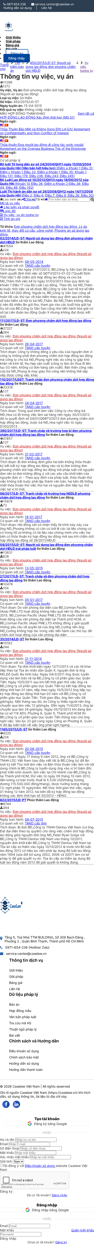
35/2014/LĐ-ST (12, 639)
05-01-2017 (34, 600)
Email (4, 1144)
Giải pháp (16, 976)
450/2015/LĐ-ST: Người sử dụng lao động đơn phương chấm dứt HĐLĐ (51, 66)
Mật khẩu (7, 1153)
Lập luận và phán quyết (21, 207)
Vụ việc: (6, 254)
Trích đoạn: (9, 269)
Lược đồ (9, 211)
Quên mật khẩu (82, 1230)
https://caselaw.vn (62, 1092)
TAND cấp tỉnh (36, 823)
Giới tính (6, 1161)
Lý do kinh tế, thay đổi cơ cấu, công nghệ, (43, 228)
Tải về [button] (40, 199)
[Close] (0, 1115)
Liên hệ (46, 8)
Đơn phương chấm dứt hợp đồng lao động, (46, 226)
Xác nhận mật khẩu (14, 1157)
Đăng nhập (59, 1195)
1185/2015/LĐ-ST (13, 729)
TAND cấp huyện (37, 265)
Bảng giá (15, 983)
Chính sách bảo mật (24, 1057)
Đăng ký (61, 1242)
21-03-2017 (33, 454)
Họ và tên (7, 1139)
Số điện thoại (9, 1148)
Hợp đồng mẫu (20, 1011)
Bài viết (11, 49)
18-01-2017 (33, 517)
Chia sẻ (30, 199)
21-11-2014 (33, 659)
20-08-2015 (34, 749)
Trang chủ (4, 67)
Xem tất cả (86, 113)
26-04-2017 (34, 344)
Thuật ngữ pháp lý (23, 1029)
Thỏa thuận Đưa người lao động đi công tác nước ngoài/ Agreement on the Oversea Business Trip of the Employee (43, 146)
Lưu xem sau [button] (12, 199)
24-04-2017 (34, 403)
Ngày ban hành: (12, 262)
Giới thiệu (16, 970)
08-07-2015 (34, 819)
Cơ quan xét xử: (12, 265)
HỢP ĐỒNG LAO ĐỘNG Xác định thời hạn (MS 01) (37, 117)
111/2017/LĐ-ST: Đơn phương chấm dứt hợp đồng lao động (45, 320)
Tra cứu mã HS (20, 1023)
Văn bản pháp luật (22, 1017)
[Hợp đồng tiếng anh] (2, 125)
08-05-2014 (34, 262)
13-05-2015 (34, 568)
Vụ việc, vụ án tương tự (21, 215)
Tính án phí (11, 219)
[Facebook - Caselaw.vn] (6, 1104)
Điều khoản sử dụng (24, 1051)
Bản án (14, 1004)
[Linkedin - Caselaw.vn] (16, 1104)
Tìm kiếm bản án (17, 66)
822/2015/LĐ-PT (13, 800)
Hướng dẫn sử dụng (17, 8)
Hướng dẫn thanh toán (26, 1070)
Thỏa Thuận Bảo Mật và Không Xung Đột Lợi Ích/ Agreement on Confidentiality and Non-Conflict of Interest (45, 131)
